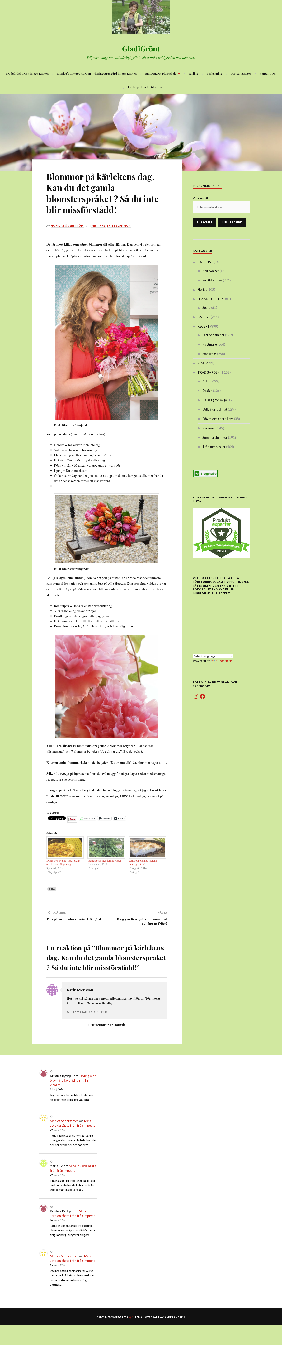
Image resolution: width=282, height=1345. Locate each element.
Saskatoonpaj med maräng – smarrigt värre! (144, 862)
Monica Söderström (67, 225)
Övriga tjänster (241, 73)
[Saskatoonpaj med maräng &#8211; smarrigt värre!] (147, 847)
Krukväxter (210, 271)
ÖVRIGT (203, 317)
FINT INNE (98, 225)
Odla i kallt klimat (214, 409)
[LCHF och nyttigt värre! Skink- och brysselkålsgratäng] (65, 847)
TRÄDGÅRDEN (208, 372)
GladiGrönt (141, 48)
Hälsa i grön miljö (214, 400)
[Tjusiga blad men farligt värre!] (106, 847)
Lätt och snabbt (213, 335)
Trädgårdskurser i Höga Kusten (27, 73)
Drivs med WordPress (112, 1317)
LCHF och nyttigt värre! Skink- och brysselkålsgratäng (63, 862)
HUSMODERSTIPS (210, 299)
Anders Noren (174, 1317)
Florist (202, 289)
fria (52, 889)
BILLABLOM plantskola (160, 73)
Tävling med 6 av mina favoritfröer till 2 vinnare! (73, 1080)
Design (207, 391)
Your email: (201, 198)
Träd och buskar (214, 447)
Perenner (209, 428)
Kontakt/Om (268, 73)
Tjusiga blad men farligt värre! (104, 860)
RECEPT (203, 326)
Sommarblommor (215, 437)
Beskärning (214, 73)
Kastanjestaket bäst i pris (145, 87)
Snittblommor (119, 225)
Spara (206, 307)
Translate (225, 661)
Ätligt (206, 381)
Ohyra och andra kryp (217, 419)
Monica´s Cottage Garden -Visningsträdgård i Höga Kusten (97, 73)
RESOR (202, 363)
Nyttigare (209, 344)
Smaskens (209, 354)
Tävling (193, 73)
